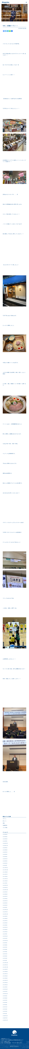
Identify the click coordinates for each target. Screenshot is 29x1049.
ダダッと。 (5, 818)
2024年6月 (5, 876)
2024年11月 (5, 867)
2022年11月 (5, 911)
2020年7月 (5, 973)
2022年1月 (5, 933)
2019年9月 (5, 995)
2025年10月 (5, 845)
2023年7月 (5, 896)
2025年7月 (5, 852)
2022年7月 (5, 920)
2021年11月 (5, 938)
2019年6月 (5, 1002)
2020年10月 (5, 967)
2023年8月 (5, 894)
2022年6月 (5, 922)
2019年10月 (5, 993)
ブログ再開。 (5, 827)
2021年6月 (5, 949)
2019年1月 (5, 1013)
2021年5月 (5, 951)
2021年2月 (5, 958)
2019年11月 (5, 991)
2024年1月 (5, 883)
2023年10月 (5, 889)
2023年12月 (5, 885)
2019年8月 (5, 998)
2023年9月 (5, 891)
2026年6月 (5, 834)
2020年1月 (5, 986)
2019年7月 (5, 1000)
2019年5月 (5, 1004)
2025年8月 (5, 849)
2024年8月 (5, 872)
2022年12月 (5, 909)
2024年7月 (5, 874)
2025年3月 (5, 860)
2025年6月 (5, 854)
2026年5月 (5, 836)
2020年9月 (5, 969)
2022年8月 (5, 918)
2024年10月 (5, 869)
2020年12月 (5, 962)
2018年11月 (5, 1017)
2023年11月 (5, 887)
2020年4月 (5, 980)
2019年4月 (5, 1006)
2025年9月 (5, 847)
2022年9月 (5, 916)
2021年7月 (5, 947)
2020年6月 (5, 975)
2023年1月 (5, 907)
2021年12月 (5, 936)
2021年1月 (5, 960)
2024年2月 (5, 880)
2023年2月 (5, 905)
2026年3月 (5, 838)
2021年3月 (5, 956)
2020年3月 (5, 982)
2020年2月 (5, 984)
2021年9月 (5, 942)
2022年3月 (5, 929)
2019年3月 (5, 1009)
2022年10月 (5, 914)
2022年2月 (5, 931)
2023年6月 (5, 898)
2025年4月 (5, 858)
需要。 (4, 823)
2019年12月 (5, 989)
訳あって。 (5, 820)
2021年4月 (5, 953)
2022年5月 (5, 925)
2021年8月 (5, 944)
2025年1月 (5, 865)
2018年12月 (5, 1015)
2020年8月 (5, 971)
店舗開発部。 (5, 825)
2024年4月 (5, 878)
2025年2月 (5, 863)
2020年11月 (5, 964)
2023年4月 (5, 900)
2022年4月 (5, 927)
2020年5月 (5, 978)
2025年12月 (5, 843)
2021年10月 (5, 940)
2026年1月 (5, 841)
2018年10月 (5, 1020)
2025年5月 (5, 856)
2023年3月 (5, 902)
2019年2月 (5, 1011)
